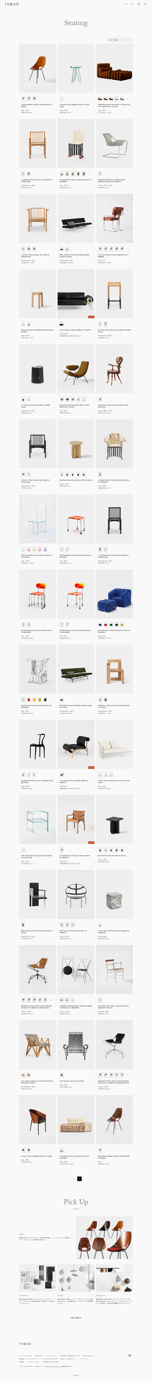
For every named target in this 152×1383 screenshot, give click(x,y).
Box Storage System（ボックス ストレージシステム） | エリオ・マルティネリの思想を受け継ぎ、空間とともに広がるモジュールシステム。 (37, 1301)
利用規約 (21, 1362)
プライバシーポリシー (33, 1362)
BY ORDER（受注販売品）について (70, 1356)
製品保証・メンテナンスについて (28, 1359)
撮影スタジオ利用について (68, 1359)
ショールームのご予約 (25, 1356)
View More (76, 1318)
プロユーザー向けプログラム (49, 1359)
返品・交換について (89, 1356)
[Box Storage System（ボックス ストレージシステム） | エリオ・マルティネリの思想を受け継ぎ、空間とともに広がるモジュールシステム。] (37, 1278)
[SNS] (139, 4)
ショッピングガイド (51, 1356)
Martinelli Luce (23, 1296)
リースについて (83, 1359)
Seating (76, 1209)
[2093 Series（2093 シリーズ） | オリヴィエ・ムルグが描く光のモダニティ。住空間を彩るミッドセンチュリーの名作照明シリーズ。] (76, 1278)
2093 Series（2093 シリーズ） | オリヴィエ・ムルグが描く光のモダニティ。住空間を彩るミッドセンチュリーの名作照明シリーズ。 (75, 1301)
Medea (21, 1234)
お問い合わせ (39, 1356)
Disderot (60, 1296)
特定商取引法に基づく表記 (50, 1362)
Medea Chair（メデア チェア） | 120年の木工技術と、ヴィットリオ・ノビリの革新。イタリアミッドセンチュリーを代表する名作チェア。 (46, 1239)
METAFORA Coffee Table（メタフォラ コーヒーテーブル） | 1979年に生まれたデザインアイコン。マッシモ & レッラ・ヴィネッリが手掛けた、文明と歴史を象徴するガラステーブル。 (114, 1301)
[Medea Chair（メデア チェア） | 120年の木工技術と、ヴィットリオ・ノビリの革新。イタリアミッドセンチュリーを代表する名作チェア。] (104, 1237)
